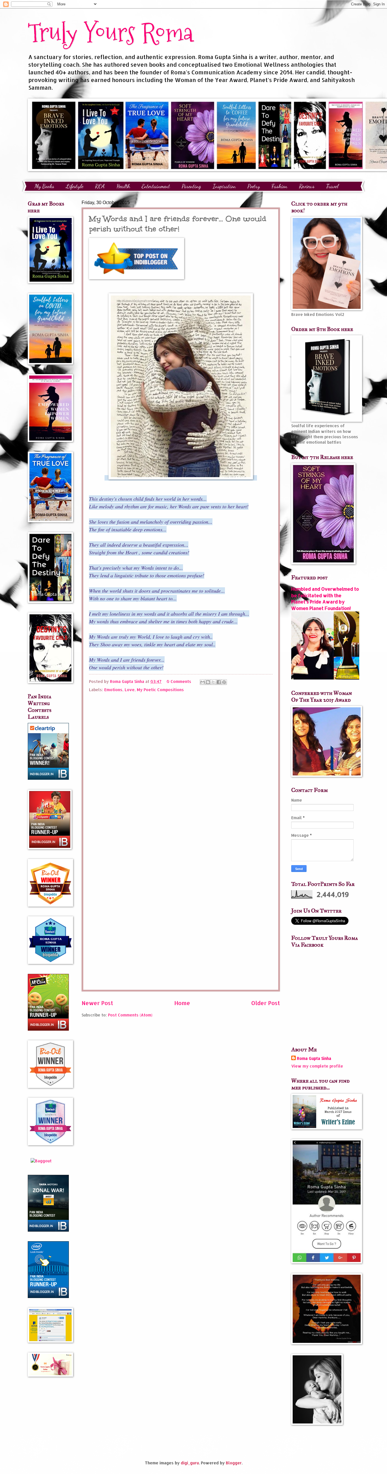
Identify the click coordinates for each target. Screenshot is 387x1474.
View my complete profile (317, 1066)
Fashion (279, 186)
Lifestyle (74, 186)
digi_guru (190, 1462)
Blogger (234, 1462)
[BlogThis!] (208, 682)
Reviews (306, 186)
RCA (100, 186)
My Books (44, 186)
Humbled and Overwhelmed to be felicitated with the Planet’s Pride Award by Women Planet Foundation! (325, 598)
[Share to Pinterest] (224, 682)
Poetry (253, 186)
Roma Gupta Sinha (314, 1058)
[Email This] (202, 682)
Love (130, 689)
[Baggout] (41, 1160)
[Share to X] (213, 682)
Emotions (113, 689)
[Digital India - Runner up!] (48, 1296)
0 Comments (179, 681)
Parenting (191, 186)
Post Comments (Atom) (130, 1014)
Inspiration (224, 186)
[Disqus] (181, 767)
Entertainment (156, 186)
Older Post (265, 1003)
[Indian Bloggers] (136, 277)
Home (182, 1003)
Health (123, 186)
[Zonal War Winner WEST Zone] (48, 1230)
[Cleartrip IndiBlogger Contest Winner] (48, 778)
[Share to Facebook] (219, 682)
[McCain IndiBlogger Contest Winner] (48, 1029)
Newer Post (97, 1003)
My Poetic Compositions (160, 689)
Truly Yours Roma (110, 32)
